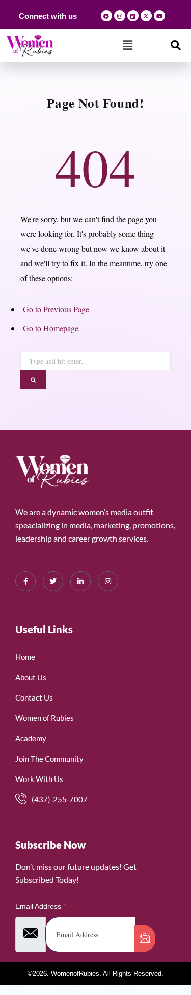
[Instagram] (119, 15)
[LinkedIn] (80, 581)
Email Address (40, 906)
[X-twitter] (146, 15)
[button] (128, 45)
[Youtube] (159, 15)
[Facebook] (106, 15)
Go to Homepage (50, 327)
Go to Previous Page (56, 309)
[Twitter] (53, 581)
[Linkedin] (133, 15)
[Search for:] (95, 359)
